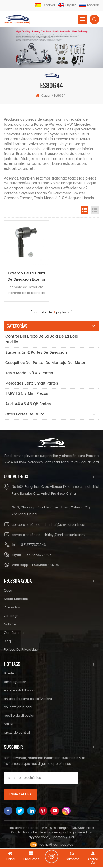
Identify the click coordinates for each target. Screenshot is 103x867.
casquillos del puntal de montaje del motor (45, 363)
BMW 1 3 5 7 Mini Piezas (26, 394)
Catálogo (11, 615)
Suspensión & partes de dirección (36, 352)
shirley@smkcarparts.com (64, 534)
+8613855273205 (38, 554)
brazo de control (17, 732)
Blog (7, 641)
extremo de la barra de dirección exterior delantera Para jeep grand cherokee (26, 276)
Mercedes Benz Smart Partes (31, 383)
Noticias (10, 624)
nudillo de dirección (19, 715)
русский (93, 5)
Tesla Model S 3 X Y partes (29, 373)
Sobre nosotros (16, 599)
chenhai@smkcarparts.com (65, 524)
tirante (9, 673)
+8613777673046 (32, 544)
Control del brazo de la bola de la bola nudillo (41, 339)
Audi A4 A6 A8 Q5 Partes (28, 404)
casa (45, 95)
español (49, 5)
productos (12, 607)
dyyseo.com (38, 837)
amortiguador (15, 682)
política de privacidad (21, 649)
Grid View (84, 210)
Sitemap (58, 837)
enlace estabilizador (19, 690)
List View (95, 210)
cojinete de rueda (18, 707)
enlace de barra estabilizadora (28, 698)
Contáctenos (14, 632)
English (71, 5)
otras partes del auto (24, 414)
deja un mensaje (51, 856)
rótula (8, 724)
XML (71, 837)
